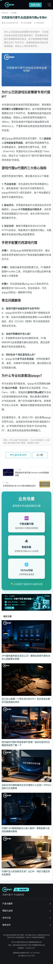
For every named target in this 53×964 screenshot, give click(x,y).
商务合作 (6, 924)
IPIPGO (5, 12)
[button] (48, 4)
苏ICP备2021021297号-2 (26, 956)
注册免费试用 (19, 455)
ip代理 (13, 12)
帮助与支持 (7, 910)
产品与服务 (7, 903)
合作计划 (6, 917)
